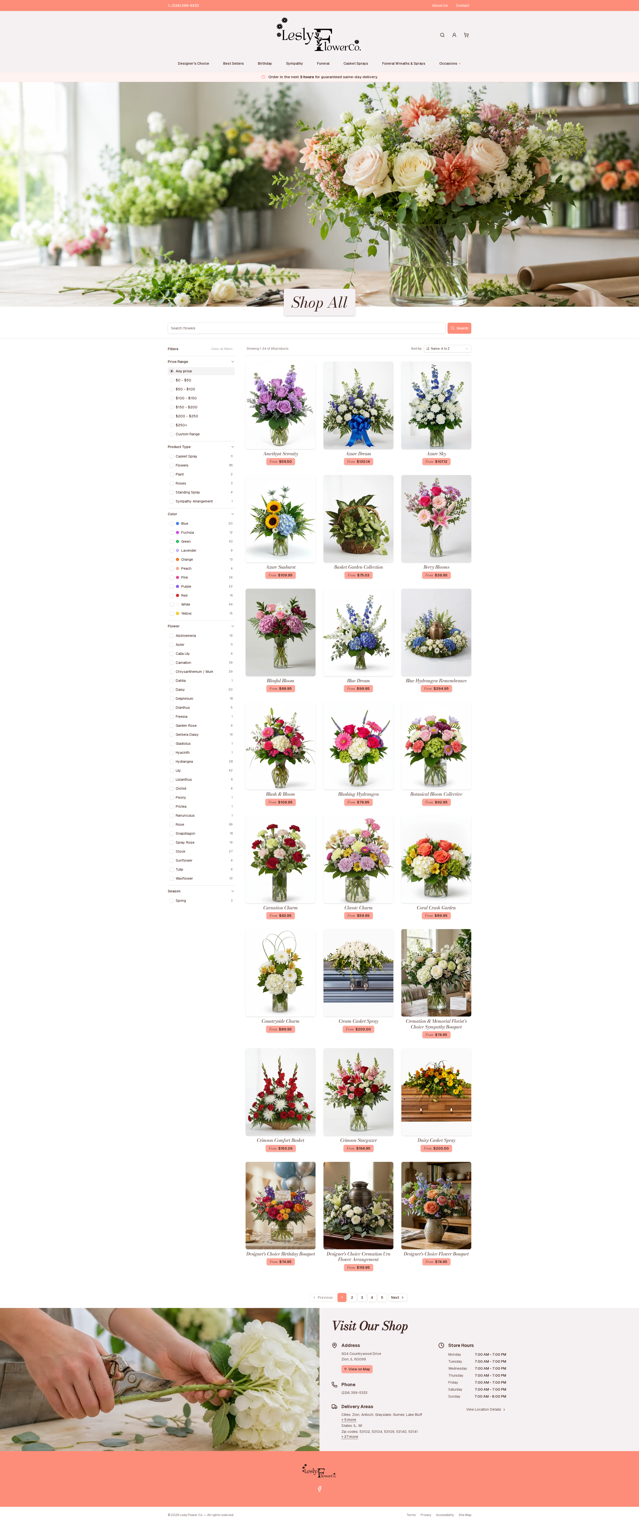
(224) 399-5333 (185, 5)
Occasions (448, 63)
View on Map (359, 1369)
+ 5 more (348, 1419)
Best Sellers (233, 63)
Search (462, 328)
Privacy (426, 1515)
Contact (462, 5)
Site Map (465, 1515)
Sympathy (294, 63)
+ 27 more (349, 1436)
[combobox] (447, 348)
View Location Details (483, 1409)
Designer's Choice (193, 63)
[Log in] (454, 35)
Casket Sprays (355, 63)
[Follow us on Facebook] (319, 1489)
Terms (411, 1515)
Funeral (323, 63)
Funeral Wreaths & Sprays (403, 63)
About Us (440, 5)
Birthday (265, 63)
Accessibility (445, 1515)
